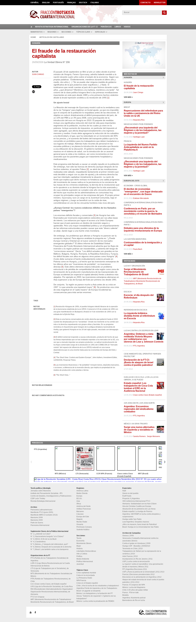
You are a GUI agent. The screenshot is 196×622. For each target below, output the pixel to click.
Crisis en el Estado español (87, 583)
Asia (78, 501)
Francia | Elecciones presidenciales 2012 (138, 574)
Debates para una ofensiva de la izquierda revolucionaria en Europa (143, 229)
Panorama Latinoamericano (41, 510)
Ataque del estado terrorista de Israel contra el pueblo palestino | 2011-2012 (143, 581)
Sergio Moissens (153, 436)
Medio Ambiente (82, 559)
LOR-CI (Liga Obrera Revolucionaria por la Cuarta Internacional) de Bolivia (50, 564)
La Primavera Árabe (84, 578)
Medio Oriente (82, 493)
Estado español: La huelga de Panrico (137, 511)
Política (79, 556)
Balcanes (80, 511)
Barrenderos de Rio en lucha (133, 600)
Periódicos (106, 26)
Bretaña (125, 595)
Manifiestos (36, 32)
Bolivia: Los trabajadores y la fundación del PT (94, 593)
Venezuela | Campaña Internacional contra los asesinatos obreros (140, 539)
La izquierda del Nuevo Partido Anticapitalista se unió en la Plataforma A (140, 147)
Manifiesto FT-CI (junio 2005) (42, 512)
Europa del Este (82, 517)
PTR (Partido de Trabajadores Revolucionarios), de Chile (51, 580)
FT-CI (98, 14)
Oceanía (79, 524)
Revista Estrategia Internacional (51, 26)
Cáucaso (80, 514)
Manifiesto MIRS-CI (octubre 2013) (44, 515)
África (78, 504)
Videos (127, 26)
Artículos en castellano (51, 37)
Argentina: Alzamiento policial (133, 598)
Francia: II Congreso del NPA (133, 585)
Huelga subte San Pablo (131, 519)
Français (71, 2)
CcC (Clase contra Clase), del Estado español (48, 584)
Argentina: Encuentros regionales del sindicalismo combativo (139, 409)
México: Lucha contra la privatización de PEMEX (95, 601)
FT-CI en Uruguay (37, 597)
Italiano (94, 2)
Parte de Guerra (37, 523)
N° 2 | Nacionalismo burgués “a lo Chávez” (47, 536)
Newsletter (159, 2)
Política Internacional (84, 561)
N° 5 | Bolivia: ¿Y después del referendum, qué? (49, 544)
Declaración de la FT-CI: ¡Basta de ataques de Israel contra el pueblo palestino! (138, 362)
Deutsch (83, 2)
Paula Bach (137, 249)
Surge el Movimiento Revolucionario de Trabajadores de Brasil (136, 272)
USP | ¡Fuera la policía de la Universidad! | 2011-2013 (143, 572)
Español (35, 2)
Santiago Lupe (139, 137)
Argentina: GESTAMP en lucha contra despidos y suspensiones (141, 515)
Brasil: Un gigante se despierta (88, 591)
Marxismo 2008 (37, 517)
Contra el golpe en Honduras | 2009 (136, 543)
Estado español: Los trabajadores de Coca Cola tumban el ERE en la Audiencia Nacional (138, 387)
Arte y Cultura (81, 554)
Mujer (78, 546)
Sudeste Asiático (82, 530)
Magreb (79, 519)
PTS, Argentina (139, 346)
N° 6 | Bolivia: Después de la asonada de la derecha (51, 547)
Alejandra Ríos (139, 120)
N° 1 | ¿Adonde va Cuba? (41, 534)
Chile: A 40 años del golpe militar (135, 590)
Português (58, 2)
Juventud (80, 564)
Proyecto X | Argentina (131, 498)
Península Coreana (84, 527)
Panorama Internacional (40, 525)
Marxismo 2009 (37, 520)
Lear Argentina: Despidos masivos (135, 522)
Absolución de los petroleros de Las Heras (139, 509)
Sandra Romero (139, 436)
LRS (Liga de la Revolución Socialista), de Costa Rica (52, 586)
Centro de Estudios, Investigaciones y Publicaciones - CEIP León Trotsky (51, 497)
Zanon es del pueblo (130, 493)
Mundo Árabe (81, 522)
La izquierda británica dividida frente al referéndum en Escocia (139, 316)
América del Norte (83, 506)
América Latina (82, 491)
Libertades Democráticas (86, 551)
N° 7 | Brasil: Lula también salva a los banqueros (49, 549)
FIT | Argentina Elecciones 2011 (134, 569)
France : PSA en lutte (130, 593)
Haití (124, 491)
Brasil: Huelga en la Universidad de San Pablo (140, 527)
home (31, 26)
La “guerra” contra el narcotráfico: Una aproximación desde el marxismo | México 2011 (142, 565)
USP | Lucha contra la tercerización (136, 561)
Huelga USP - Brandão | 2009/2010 (136, 546)
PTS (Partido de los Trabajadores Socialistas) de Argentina (49, 559)
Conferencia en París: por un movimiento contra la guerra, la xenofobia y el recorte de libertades (143, 211)
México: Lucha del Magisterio (133, 587)
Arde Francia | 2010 (130, 556)
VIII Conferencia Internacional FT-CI (136, 501)
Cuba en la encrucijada (85, 575)
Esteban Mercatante (141, 198)
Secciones (66, 32)
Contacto (145, 2)
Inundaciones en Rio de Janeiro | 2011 (137, 559)
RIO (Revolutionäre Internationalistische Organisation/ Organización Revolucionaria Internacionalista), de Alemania (52, 591)
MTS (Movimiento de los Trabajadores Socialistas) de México (51, 575)
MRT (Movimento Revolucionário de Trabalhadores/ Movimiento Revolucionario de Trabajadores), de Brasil (142, 281)
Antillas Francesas (83, 509)
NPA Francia (81, 580)
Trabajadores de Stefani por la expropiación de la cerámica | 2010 (141, 552)
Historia (79, 549)
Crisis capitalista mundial (86, 573)
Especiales (100, 32)
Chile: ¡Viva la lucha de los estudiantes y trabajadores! (97, 586)
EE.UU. (79, 498)
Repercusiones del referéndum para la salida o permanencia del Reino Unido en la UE (143, 113)
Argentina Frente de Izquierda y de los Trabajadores (96, 588)
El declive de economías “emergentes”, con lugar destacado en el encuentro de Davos (143, 191)
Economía (80, 541)
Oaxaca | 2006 (128, 536)
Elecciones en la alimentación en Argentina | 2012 (141, 577)
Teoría (78, 538)
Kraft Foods (126, 496)
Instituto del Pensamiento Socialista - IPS (46, 493)
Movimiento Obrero (83, 543)
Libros (118, 26)
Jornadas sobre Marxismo (41, 491)
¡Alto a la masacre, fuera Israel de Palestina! (139, 524)
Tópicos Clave (83, 32)
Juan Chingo (38, 74)
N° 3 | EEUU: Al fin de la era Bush (44, 539)
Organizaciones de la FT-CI (84, 26)
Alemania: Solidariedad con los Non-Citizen (139, 504)
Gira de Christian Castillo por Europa (136, 506)
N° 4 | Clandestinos (38, 542)
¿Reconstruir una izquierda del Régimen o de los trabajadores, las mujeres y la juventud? (142, 130)
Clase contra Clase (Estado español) (147, 395)
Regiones (51, 32)
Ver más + (128, 97)
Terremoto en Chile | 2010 (132, 549)
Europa (79, 496)
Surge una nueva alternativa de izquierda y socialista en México (139, 430)
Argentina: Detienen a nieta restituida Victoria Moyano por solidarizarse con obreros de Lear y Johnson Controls (143, 338)
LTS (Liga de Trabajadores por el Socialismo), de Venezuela (50, 569)
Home (33, 37)
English (46, 2)
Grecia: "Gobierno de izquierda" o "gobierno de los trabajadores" (96, 597)
